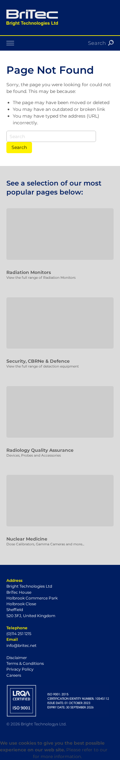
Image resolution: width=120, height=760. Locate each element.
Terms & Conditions (25, 663)
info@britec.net (21, 645)
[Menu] (60, 43)
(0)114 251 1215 (18, 633)
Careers (13, 675)
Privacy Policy (20, 669)
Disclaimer (16, 657)
